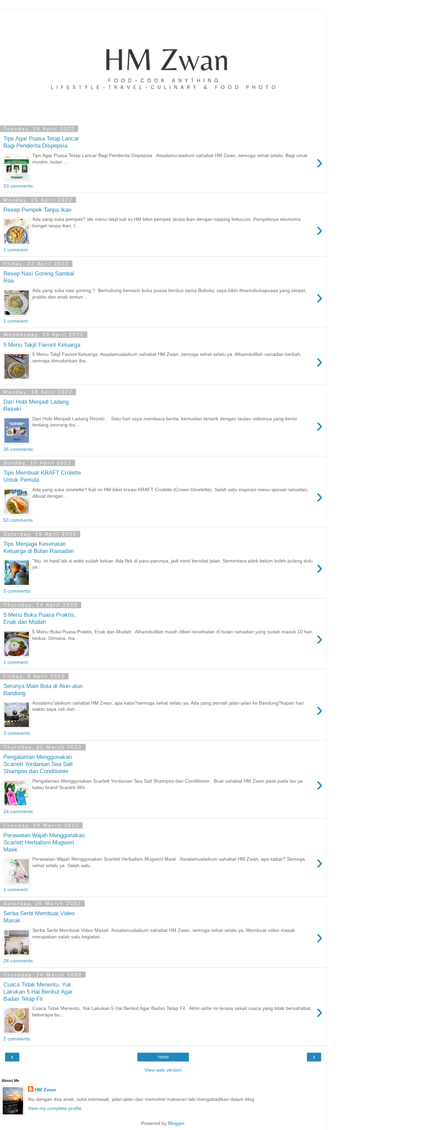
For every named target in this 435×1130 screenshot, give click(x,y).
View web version (163, 1070)
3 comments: (17, 591)
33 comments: (18, 186)
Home (163, 1057)
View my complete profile (55, 1108)
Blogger (176, 1123)
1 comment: (16, 249)
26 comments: (18, 449)
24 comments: (18, 811)
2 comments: (17, 1038)
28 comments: (18, 960)
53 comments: (18, 520)
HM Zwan (45, 1089)
